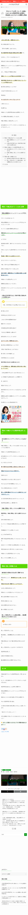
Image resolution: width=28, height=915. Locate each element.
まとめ (6, 164)
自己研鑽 (7, 771)
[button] (7, 791)
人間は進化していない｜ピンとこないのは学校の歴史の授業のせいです (14, 888)
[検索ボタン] (26, 4)
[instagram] (15, 829)
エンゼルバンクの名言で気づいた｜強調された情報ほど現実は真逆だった (14, 897)
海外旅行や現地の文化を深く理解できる (16, 158)
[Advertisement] (14, 185)
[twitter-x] (13, 829)
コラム (4, 769)
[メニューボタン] (1, 4)
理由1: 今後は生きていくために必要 (13, 138)
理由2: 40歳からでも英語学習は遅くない (14, 147)
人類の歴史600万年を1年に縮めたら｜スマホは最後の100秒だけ (14, 884)
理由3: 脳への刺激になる (10, 156)
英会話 (11, 771)
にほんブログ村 (5, 731)
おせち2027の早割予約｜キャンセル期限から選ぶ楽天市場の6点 (14, 893)
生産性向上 (8, 769)
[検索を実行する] (25, 834)
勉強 (3, 771)
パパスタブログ (14, 4)
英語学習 (15, 771)
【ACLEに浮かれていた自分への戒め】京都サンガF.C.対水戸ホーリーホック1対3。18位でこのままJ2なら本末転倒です (14, 903)
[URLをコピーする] (20, 791)
